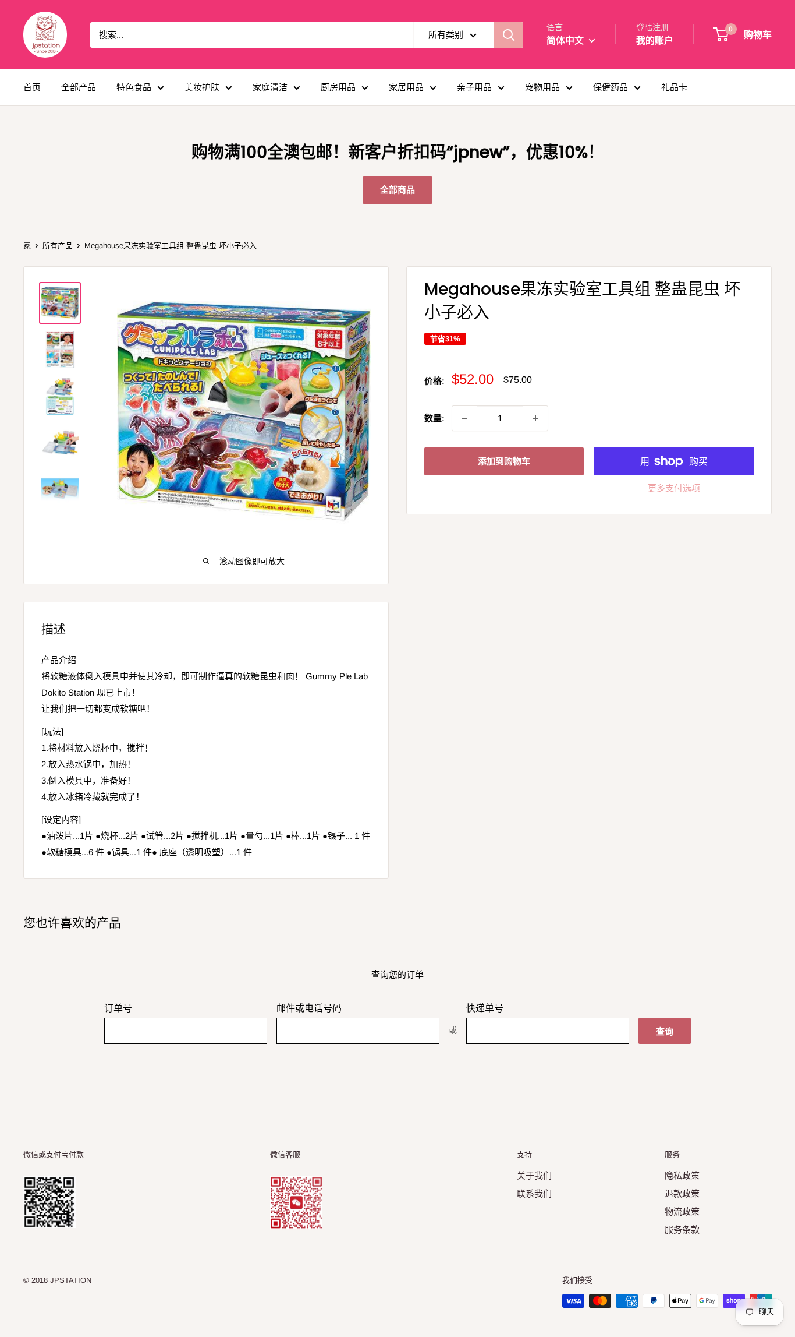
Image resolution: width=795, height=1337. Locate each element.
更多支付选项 (674, 488)
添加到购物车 (504, 461)
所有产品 (57, 245)
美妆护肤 (201, 87)
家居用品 (406, 87)
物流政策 (682, 1211)
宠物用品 (542, 87)
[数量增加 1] (535, 418)
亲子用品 (474, 87)
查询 (664, 1031)
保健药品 (610, 87)
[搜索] (508, 35)
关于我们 (534, 1175)
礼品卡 (674, 87)
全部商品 (397, 190)
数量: (434, 418)
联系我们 (534, 1193)
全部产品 (78, 87)
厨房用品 (338, 87)
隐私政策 (682, 1175)
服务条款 (682, 1229)
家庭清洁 (270, 87)
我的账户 (654, 40)
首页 (32, 87)
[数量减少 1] (464, 418)
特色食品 (133, 87)
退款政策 (682, 1193)
